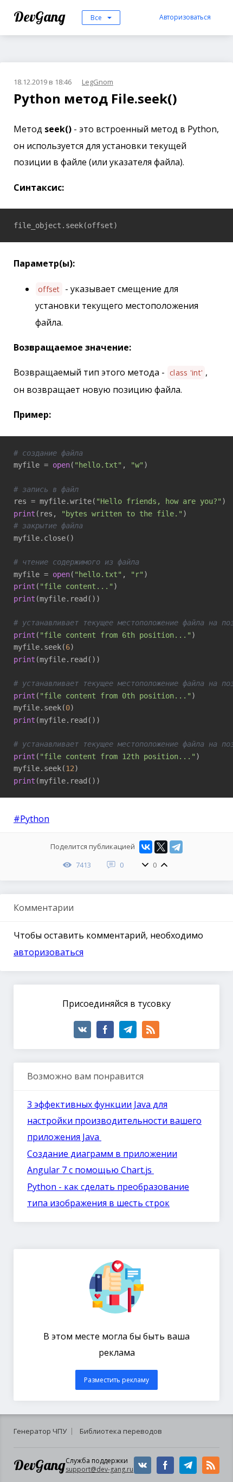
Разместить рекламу (116, 1379)
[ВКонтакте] (145, 846)
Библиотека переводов (121, 1431)
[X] (160, 846)
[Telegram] (176, 846)
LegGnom (97, 82)
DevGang (41, 16)
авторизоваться (48, 952)
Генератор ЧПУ (40, 1431)
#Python (31, 819)
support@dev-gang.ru (99, 1469)
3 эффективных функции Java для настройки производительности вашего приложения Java (114, 1120)
